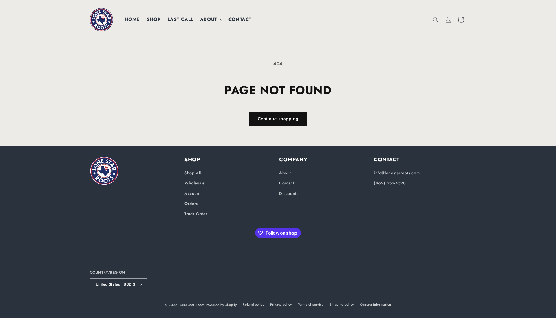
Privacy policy (281, 304)
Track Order (196, 214)
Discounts (288, 193)
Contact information (375, 304)
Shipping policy (342, 304)
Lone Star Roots (192, 304)
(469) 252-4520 (390, 183)
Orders (191, 203)
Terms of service (311, 304)
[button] (211, 19)
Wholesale (194, 183)
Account (192, 193)
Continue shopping (278, 119)
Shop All (192, 173)
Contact (286, 183)
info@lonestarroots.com (397, 173)
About (285, 173)
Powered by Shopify (221, 304)
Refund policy (253, 304)
